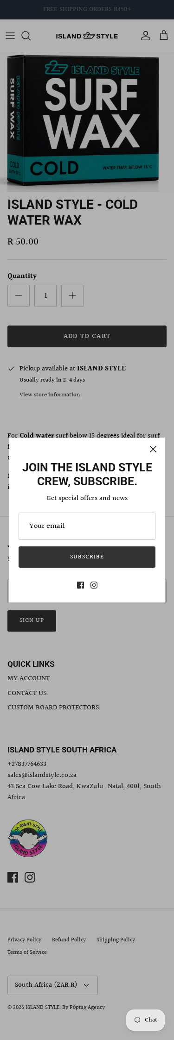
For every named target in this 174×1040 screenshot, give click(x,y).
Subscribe (87, 557)
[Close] (153, 449)
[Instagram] (93, 585)
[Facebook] (80, 585)
